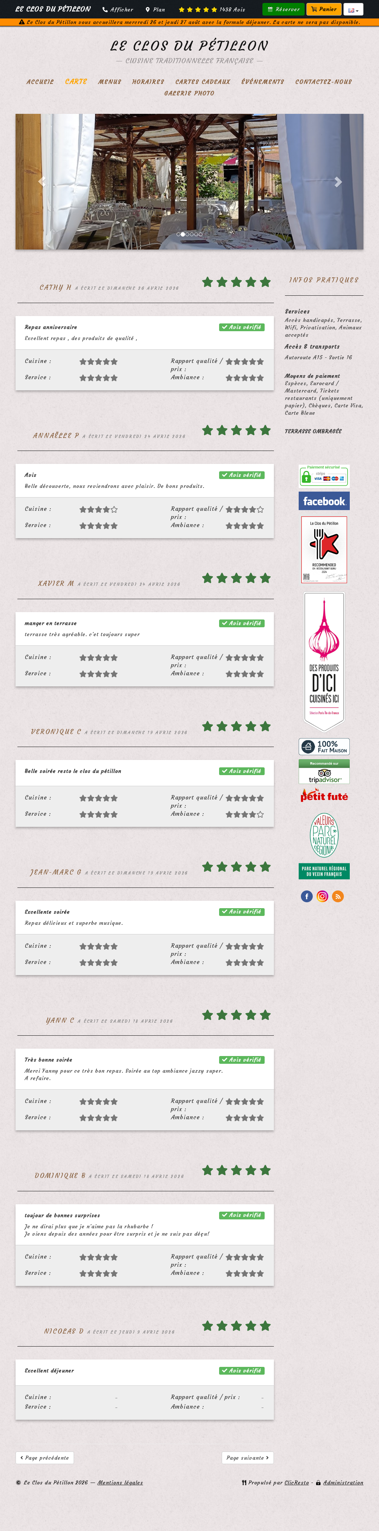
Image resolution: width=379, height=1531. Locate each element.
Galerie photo (189, 93)
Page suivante (246, 1457)
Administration (343, 1482)
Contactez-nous (323, 81)
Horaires (148, 81)
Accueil (40, 81)
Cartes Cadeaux (202, 81)
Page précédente (46, 1457)
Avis (232, 9)
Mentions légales (120, 1482)
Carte (76, 81)
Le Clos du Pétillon (190, 46)
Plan (158, 9)
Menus (109, 81)
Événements (262, 81)
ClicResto (297, 1482)
